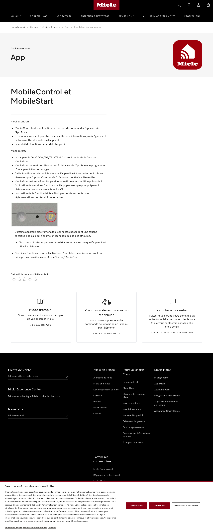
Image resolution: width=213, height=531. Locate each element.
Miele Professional (103, 469)
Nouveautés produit (133, 415)
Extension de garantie (134, 421)
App (67, 27)
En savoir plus (41, 325)
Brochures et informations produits (136, 435)
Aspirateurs (64, 16)
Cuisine (16, 16)
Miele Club (128, 388)
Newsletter (16, 409)
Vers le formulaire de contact (173, 333)
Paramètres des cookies (186, 506)
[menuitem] (17, 16)
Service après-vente (162, 16)
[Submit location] (67, 377)
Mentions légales (13, 528)
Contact (97, 414)
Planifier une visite (107, 334)
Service (34, 27)
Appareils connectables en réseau (166, 403)
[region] (106, 506)
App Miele (159, 384)
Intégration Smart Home (167, 396)
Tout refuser (159, 506)
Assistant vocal (162, 390)
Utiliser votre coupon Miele (134, 396)
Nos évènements (132, 409)
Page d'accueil (18, 27)
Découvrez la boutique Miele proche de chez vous (34, 396)
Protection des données (35, 528)
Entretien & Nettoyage (95, 16)
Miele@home (161, 378)
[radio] (14, 279)
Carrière (97, 396)
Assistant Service (51, 27)
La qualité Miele (131, 382)
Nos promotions (131, 403)
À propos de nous (102, 378)
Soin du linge (38, 16)
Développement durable (106, 390)
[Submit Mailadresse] (67, 416)
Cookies (52, 528)
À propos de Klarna (133, 443)
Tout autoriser (136, 506)
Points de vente (19, 370)
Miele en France (101, 384)
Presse (97, 402)
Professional (193, 16)
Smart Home (126, 16)
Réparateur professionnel (106, 475)
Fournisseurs (100, 408)
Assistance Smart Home (167, 411)
